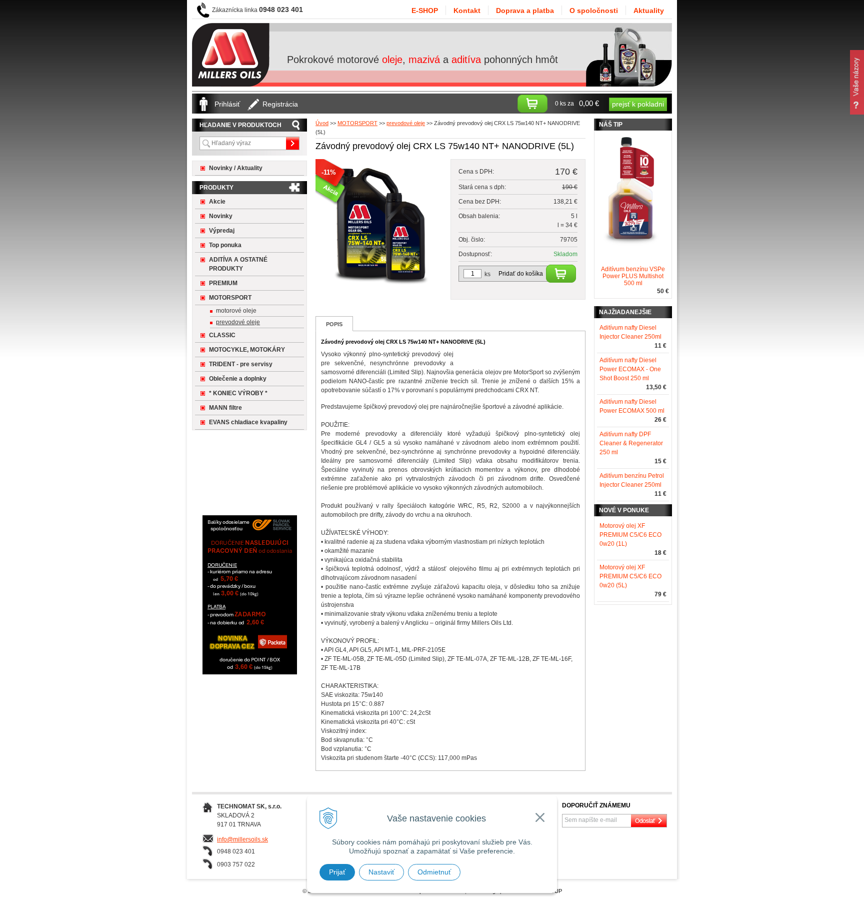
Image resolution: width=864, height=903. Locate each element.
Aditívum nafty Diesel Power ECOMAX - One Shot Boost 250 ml (630, 369)
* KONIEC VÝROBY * (238, 393)
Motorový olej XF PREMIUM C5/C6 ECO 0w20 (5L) (631, 576)
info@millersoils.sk (242, 839)
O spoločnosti (594, 11)
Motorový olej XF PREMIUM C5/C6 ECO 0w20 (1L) (631, 534)
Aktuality (649, 11)
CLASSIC (222, 335)
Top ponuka (225, 245)
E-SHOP (425, 11)
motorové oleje (236, 310)
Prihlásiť (227, 104)
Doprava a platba (525, 11)
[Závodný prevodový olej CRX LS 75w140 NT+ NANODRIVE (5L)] (381, 287)
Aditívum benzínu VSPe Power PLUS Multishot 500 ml (633, 276)
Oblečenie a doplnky (237, 378)
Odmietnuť (434, 872)
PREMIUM (223, 283)
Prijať (337, 872)
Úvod (322, 123)
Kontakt (467, 11)
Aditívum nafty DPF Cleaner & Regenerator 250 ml (631, 443)
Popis (334, 324)
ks (487, 274)
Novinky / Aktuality (235, 168)
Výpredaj (221, 230)
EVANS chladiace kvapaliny (248, 422)
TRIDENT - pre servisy (240, 364)
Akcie (217, 201)
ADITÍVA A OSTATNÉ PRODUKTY (238, 264)
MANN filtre (225, 407)
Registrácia (280, 104)
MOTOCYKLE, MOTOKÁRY (247, 349)
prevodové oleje (405, 123)
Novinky (220, 216)
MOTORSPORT (358, 123)
